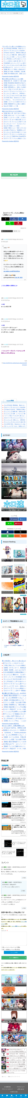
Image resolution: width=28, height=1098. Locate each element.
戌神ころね (17, 231)
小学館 (5, 647)
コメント (4, 930)
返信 (24, 877)
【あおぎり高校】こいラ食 (10, 106)
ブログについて (20, 1086)
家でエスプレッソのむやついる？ (13, 663)
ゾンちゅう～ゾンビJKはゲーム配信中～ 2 (13, 645)
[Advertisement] (14, 29)
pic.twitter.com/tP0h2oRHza (12, 271)
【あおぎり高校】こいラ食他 (11, 126)
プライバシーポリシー (7, 1089)
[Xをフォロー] (20, 531)
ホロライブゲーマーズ (7, 231)
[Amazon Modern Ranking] (23, 595)
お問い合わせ (20, 1089)
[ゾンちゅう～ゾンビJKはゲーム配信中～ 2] (13, 637)
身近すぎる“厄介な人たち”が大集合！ (12, 111)
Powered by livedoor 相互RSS (10, 76)
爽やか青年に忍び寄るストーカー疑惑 (12, 79)
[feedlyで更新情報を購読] (7, 535)
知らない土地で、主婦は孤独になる (13, 725)
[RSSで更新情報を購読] (20, 535)
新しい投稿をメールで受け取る (11, 949)
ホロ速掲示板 (7, 1086)
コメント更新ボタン (14, 957)
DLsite (22, 627)
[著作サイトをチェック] (7, 531)
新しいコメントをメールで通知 (11, 947)
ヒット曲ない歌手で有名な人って (13, 716)
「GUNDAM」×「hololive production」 (15, 732)
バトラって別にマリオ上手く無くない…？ (15, 89)
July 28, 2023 (18, 277)
